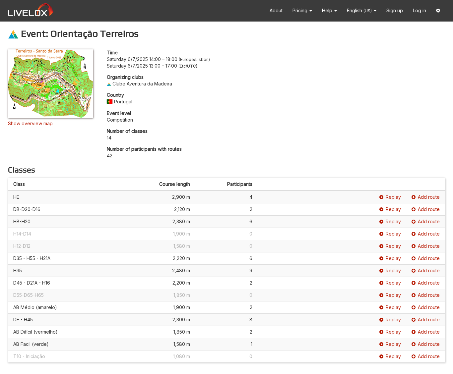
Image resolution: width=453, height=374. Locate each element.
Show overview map (30, 123)
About (276, 10)
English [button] (359, 10)
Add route (429, 197)
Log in (419, 10)
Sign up (394, 10)
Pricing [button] (300, 10)
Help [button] (328, 10)
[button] (438, 11)
